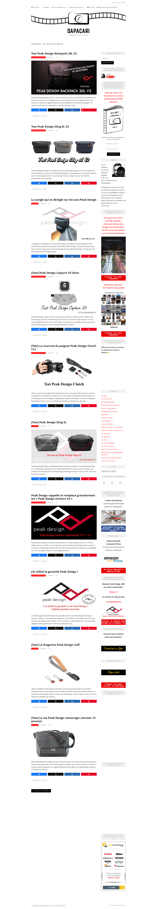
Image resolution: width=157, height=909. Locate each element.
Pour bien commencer (108, 446)
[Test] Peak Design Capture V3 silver (55, 273)
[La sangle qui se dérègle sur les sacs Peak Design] (64, 223)
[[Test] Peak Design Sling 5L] (64, 446)
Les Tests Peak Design (38, 57)
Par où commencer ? (59, 7)
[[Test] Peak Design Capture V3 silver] (64, 297)
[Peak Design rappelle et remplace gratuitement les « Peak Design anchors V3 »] (64, 522)
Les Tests (35, 203)
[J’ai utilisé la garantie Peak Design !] (64, 595)
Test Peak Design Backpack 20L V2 (54, 53)
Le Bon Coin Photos (76, 7)
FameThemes (122, 905)
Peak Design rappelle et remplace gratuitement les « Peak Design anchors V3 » (63, 496)
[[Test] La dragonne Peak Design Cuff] (64, 669)
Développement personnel (109, 411)
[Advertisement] (116, 373)
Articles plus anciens (42, 790)
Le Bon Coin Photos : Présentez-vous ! (112, 430)
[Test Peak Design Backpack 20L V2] (64, 77)
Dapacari (78, 31)
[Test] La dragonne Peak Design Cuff (55, 645)
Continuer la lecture (40, 116)
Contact (92, 7)
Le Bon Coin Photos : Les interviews (112, 427)
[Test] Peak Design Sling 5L (49, 422)
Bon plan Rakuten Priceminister (110, 405)
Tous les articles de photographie (111, 458)
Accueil (35, 7)
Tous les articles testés (108, 461)
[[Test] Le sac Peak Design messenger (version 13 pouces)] (54, 743)
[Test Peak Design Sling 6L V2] (64, 150)
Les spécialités (105, 437)
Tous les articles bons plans (109, 449)
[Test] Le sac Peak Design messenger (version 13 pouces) (63, 719)
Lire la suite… (105, 206)
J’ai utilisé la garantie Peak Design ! (54, 571)
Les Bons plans (105, 433)
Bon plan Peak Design (107, 402)
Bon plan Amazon (106, 399)
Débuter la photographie (108, 408)
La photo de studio (107, 418)
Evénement (104, 414)
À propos (46, 7)
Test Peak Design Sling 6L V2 (50, 126)
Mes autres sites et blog (107, 7)
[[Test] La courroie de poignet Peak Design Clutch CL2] (64, 373)
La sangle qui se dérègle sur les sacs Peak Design (63, 199)
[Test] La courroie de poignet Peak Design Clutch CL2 (63, 347)
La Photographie (106, 421)
